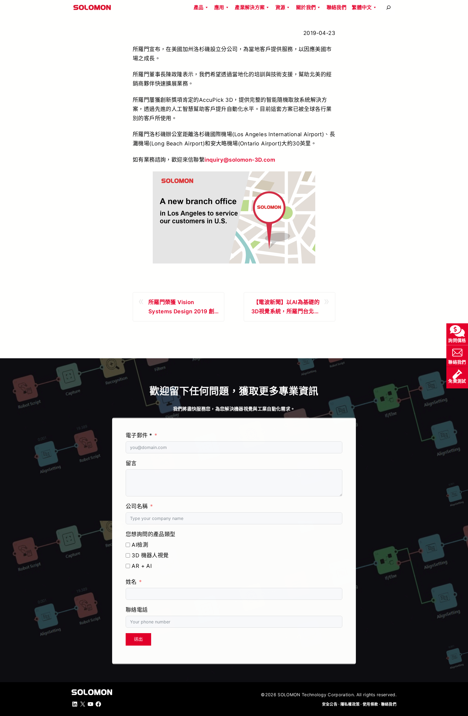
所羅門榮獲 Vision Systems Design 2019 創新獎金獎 (181, 307)
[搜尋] (388, 7)
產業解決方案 (250, 7)
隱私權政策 (350, 704)
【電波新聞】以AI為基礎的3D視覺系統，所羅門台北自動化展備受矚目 (285, 307)
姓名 (131, 582)
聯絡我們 (336, 7)
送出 (138, 639)
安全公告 (329, 704)
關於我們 (306, 7)
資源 (280, 7)
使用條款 (370, 704)
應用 (219, 7)
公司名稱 (137, 506)
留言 (131, 463)
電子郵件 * (139, 435)
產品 (199, 7)
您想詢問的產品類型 (151, 534)
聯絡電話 (137, 610)
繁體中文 (362, 7)
